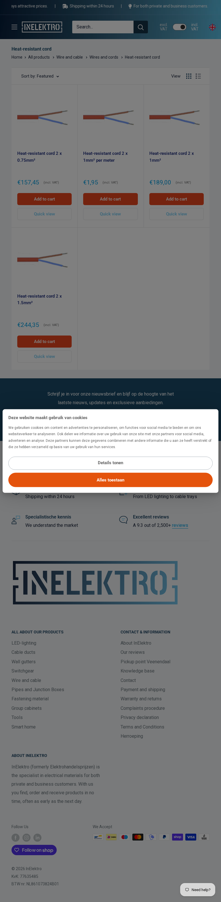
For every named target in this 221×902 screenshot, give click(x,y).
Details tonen (110, 462)
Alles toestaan (110, 479)
